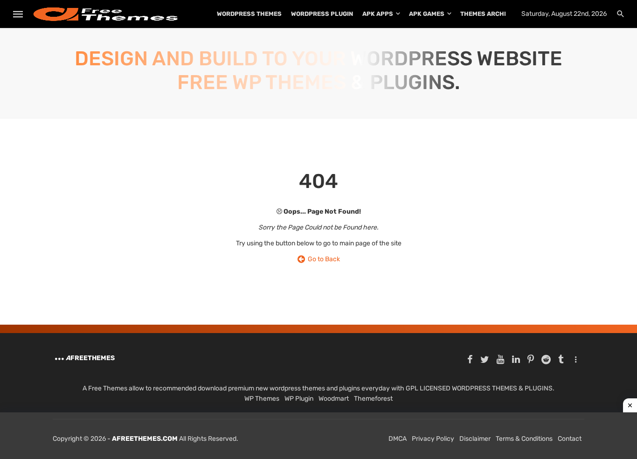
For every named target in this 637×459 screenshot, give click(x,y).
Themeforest (373, 399)
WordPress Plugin (322, 13)
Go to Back (322, 259)
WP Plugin (298, 399)
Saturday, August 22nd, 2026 (564, 14)
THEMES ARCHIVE (487, 13)
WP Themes (261, 399)
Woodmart (333, 399)
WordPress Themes (249, 13)
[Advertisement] (318, 436)
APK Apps (377, 13)
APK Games (426, 13)
